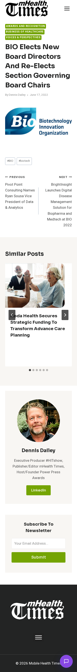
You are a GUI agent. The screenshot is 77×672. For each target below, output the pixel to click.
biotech (24, 161)
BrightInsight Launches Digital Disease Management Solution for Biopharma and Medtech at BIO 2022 (58, 201)
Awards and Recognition (25, 26)
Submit (38, 557)
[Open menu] (67, 8)
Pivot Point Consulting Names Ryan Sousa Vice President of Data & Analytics (20, 192)
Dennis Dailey (17, 95)
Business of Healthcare (25, 32)
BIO (10, 161)
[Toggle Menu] (38, 637)
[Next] (65, 315)
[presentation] (38, 285)
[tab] (30, 370)
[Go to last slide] (12, 315)
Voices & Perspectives (23, 37)
